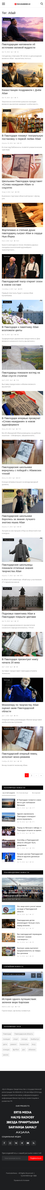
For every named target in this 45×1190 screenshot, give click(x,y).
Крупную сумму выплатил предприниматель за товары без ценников (28, 950)
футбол (16, 1049)
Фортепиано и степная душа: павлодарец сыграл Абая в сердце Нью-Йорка (22, 233)
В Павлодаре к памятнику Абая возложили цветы (20, 329)
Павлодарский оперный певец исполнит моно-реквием (19, 755)
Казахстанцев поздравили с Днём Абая (21, 92)
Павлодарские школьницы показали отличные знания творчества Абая (17, 568)
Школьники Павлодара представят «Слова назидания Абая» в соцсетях (22, 184)
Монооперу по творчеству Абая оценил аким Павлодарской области (20, 708)
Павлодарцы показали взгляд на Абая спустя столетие (21, 374)
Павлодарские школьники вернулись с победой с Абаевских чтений (21, 470)
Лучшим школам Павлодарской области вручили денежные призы (30, 856)
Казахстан (24, 1044)
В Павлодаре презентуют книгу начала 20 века (20, 661)
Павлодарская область (24, 1034)
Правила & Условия (21, 1180)
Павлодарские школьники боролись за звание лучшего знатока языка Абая (18, 519)
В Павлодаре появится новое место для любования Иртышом (29, 802)
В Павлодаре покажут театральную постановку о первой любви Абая (22, 137)
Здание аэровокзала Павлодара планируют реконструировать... (26, 816)
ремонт (13, 1044)
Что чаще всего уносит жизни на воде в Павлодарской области (29, 909)
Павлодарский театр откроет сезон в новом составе (22, 283)
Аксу (33, 1044)
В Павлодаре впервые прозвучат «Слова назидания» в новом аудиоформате (21, 421)
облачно (31, 1049)
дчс (23, 1049)
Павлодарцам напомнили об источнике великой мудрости (18, 46)
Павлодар (7, 1034)
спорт (15, 1039)
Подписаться (35, 1158)
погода (24, 1039)
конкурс (6, 1049)
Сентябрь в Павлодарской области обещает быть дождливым (27, 842)
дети (5, 1044)
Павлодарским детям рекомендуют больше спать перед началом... (28, 922)
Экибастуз (35, 1039)
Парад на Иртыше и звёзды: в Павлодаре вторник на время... (30, 829)
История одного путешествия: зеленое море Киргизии (19, 1001)
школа (5, 1055)
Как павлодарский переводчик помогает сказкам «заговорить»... (29, 936)
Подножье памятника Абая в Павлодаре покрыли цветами (19, 615)
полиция (6, 1039)
